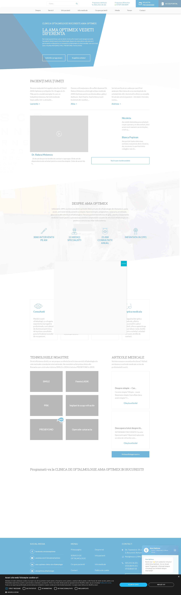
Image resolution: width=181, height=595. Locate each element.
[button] (60, 592)
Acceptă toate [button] (133, 584)
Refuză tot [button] (161, 584)
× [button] (178, 576)
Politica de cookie (105, 583)
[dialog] (90, 584)
